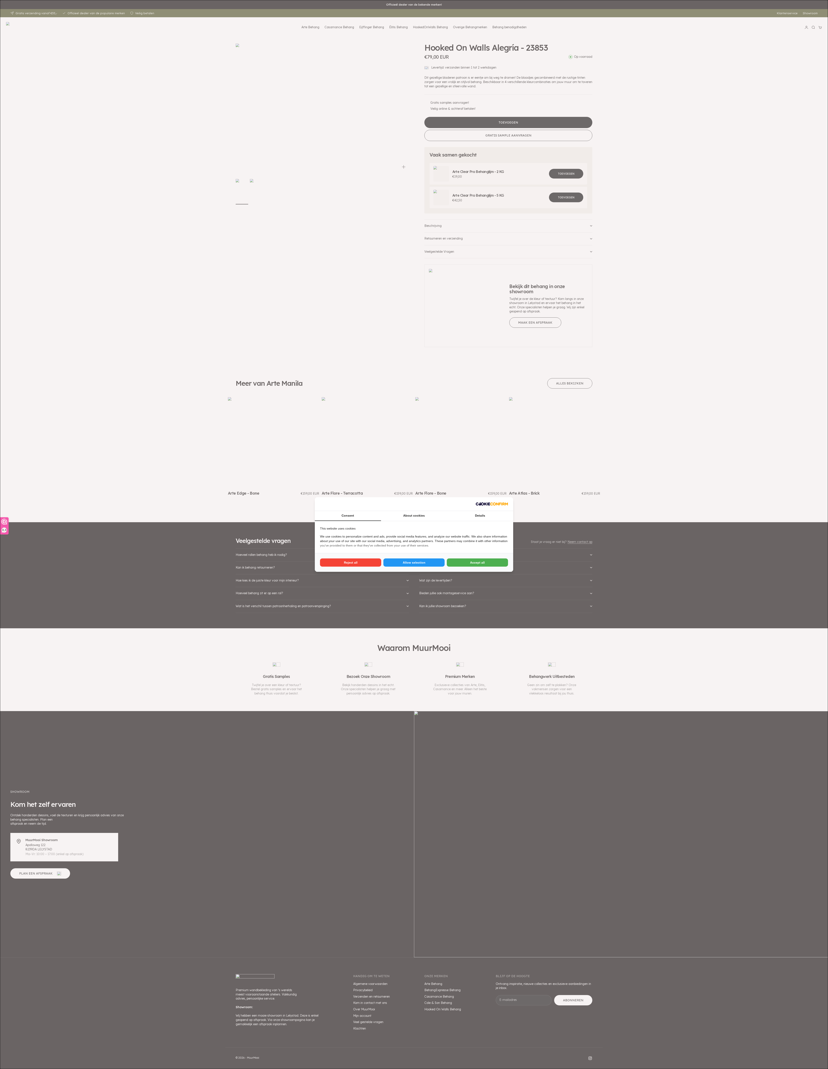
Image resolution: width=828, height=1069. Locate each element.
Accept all (477, 562)
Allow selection (414, 562)
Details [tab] (480, 515)
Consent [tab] (348, 515)
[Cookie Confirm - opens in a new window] (492, 504)
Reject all (351, 562)
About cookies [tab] (414, 515)
